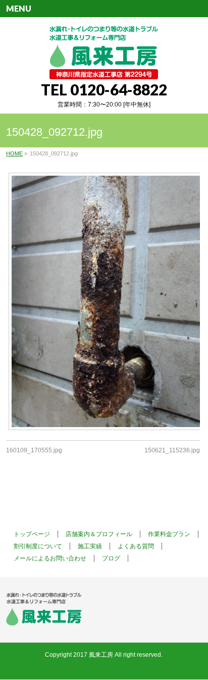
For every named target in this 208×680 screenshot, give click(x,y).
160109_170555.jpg (34, 450)
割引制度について (38, 546)
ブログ (111, 558)
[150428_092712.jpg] (103, 301)
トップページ (32, 534)
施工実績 (90, 546)
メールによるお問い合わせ (50, 558)
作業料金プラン (169, 534)
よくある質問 (136, 546)
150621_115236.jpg (172, 450)
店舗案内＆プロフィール (99, 534)
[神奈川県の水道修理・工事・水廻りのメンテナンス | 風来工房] (103, 68)
